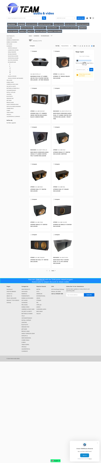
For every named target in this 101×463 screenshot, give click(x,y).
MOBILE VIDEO (10, 82)
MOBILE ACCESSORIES (12, 42)
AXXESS (38, 307)
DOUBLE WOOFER (70, 24)
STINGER (38, 300)
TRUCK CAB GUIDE (40, 31)
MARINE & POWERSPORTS (13, 40)
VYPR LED (38, 304)
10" (10, 68)
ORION (38, 298)
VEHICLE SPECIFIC (52, 28)
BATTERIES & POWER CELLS (13, 88)
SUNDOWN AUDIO (41, 309)
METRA (38, 289)
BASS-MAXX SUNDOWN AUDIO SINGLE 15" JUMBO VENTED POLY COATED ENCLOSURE (39, 153)
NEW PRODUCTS (10, 36)
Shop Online (11, 24)
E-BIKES (8, 110)
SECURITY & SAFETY (11, 86)
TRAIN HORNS (10, 112)
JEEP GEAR (9, 100)
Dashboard (83, 28)
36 (82, 46)
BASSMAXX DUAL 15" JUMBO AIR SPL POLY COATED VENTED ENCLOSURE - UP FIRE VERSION (39, 78)
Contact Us (23, 31)
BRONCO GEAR (10, 102)
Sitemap (9, 302)
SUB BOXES (21, 24)
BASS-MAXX (39, 311)
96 (86, 46)
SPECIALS (9, 114)
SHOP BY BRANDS (13, 31)
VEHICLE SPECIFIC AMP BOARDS (69, 28)
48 (84, 46)
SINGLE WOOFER (58, 24)
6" (9, 64)
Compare (32, 46)
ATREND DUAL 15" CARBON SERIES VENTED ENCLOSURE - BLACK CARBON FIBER (39, 115)
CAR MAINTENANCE (11, 90)
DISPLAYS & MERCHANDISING (14, 106)
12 (78, 46)
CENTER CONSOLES (31, 24)
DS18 (37, 291)
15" (10, 72)
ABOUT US (31, 31)
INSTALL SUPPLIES (11, 92)
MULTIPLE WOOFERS (27, 28)
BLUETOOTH (10, 96)
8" (9, 66)
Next (53, 270)
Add (91, 69)
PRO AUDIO (9, 80)
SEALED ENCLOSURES (83, 24)
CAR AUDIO (9, 38)
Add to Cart (80, 18)
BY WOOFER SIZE (39, 28)
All (89, 46)
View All (38, 313)
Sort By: (57, 46)
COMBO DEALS (10, 108)
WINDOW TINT (10, 98)
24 (80, 46)
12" (10, 70)
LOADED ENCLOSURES (45, 24)
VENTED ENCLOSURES (14, 28)
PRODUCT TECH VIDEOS (54, 31)
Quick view (40, 62)
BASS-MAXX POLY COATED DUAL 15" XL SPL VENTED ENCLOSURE (61, 261)
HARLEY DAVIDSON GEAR (12, 104)
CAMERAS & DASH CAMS (12, 84)
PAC (37, 302)
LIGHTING (9, 94)
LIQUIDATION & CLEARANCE (13, 116)
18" (10, 74)
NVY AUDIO (9, 44)
